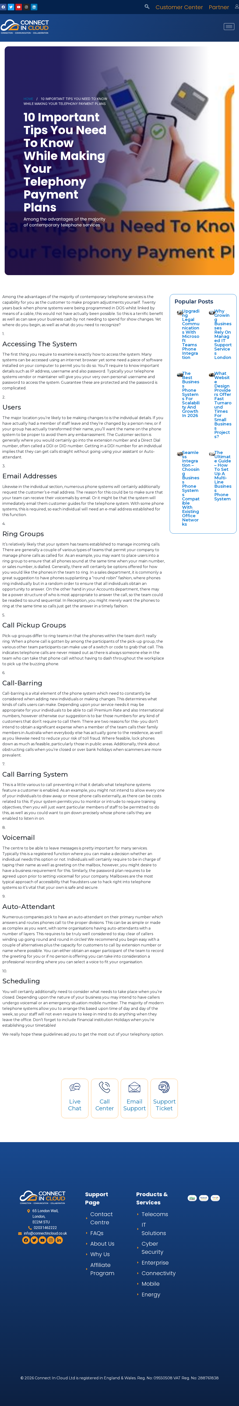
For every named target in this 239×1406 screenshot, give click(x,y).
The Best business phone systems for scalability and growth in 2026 (191, 394)
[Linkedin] (34, 7)
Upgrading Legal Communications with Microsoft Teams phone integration (191, 334)
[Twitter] (11, 7)
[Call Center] (104, 1087)
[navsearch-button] (147, 7)
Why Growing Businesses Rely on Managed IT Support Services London (223, 334)
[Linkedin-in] (59, 1240)
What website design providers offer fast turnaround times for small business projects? (223, 405)
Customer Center (179, 7)
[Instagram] (26, 7)
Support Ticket (164, 1105)
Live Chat (74, 1105)
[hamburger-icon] (229, 26)
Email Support (134, 1105)
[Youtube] (18, 7)
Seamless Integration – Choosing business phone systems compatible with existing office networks (191, 488)
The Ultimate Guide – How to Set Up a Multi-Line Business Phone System (223, 476)
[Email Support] (134, 1087)
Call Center (104, 1105)
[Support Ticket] (164, 1087)
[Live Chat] (75, 1087)
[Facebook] (3, 7)
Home (28, 99)
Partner (219, 7)
